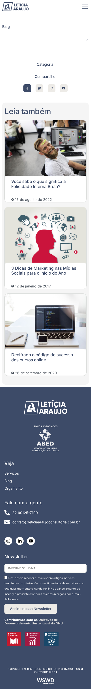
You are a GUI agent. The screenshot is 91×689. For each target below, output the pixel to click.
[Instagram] (8, 541)
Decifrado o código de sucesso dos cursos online (42, 357)
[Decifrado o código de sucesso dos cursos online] (45, 321)
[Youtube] (31, 541)
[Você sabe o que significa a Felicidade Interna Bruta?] (45, 148)
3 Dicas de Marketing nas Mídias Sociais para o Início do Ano (43, 271)
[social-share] (27, 88)
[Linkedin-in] (20, 541)
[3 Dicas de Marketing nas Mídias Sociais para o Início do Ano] (45, 235)
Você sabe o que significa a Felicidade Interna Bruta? (38, 184)
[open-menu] (85, 7)
